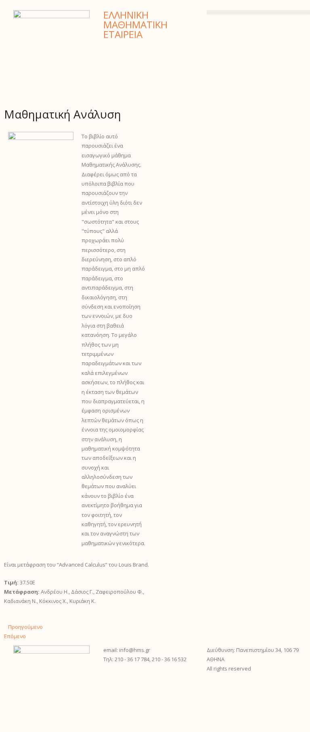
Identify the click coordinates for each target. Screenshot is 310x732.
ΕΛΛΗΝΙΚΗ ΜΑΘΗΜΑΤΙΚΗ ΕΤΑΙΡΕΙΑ (135, 24)
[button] (258, 12)
